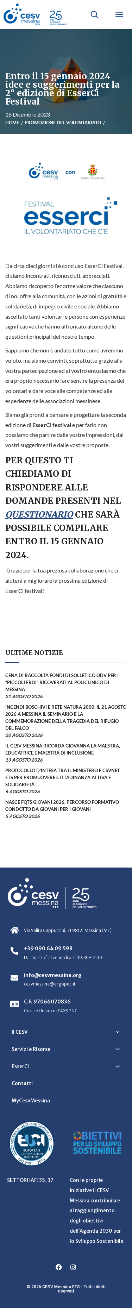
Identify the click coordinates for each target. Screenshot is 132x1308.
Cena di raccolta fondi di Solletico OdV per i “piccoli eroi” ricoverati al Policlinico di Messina (62, 682)
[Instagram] (73, 1267)
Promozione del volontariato (63, 122)
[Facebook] (58, 1267)
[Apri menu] (119, 14)
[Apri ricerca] (94, 14)
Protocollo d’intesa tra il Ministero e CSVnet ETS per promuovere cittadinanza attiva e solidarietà (62, 777)
